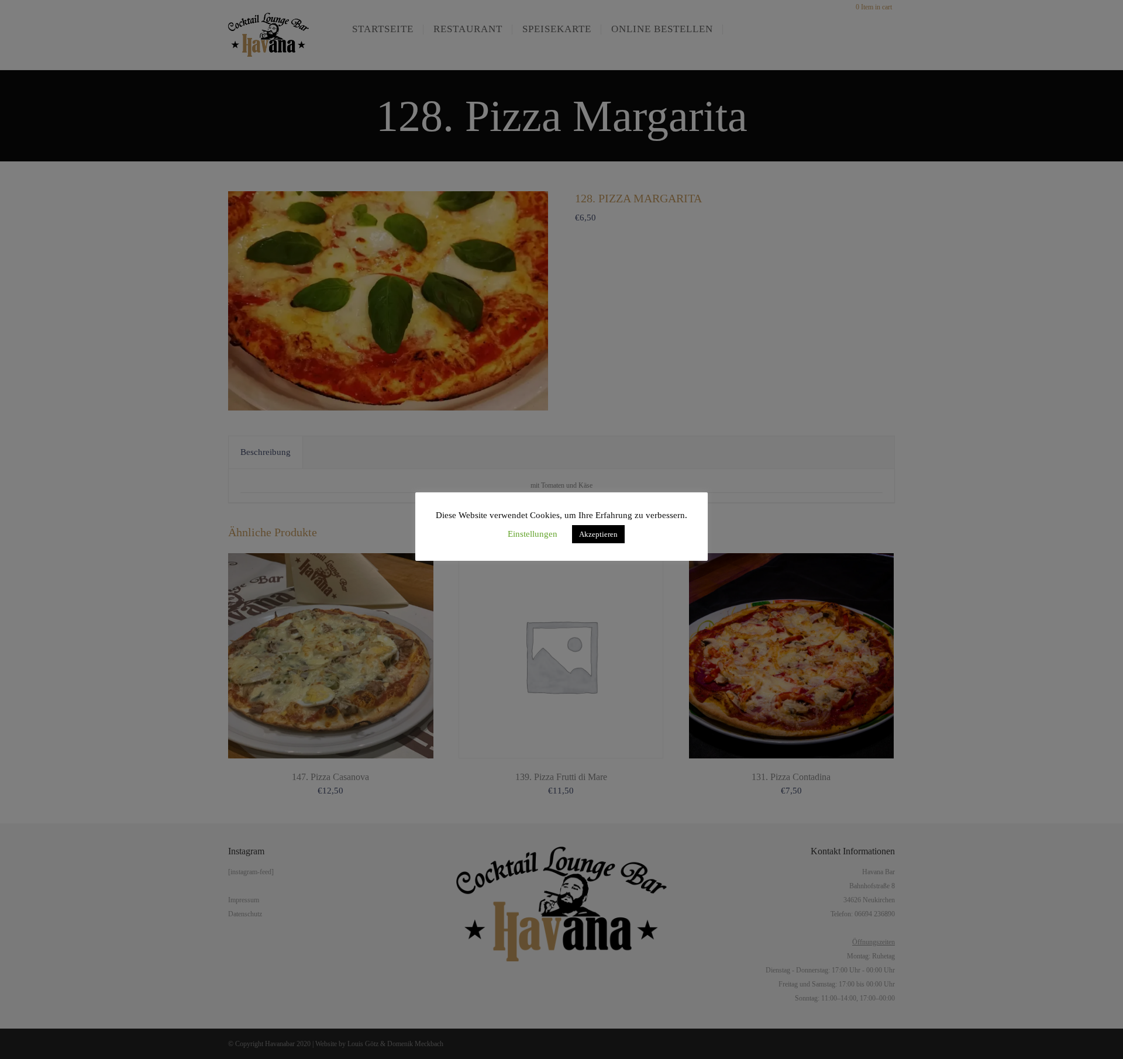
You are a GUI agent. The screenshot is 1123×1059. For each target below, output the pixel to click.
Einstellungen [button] (532, 534)
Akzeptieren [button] (598, 534)
